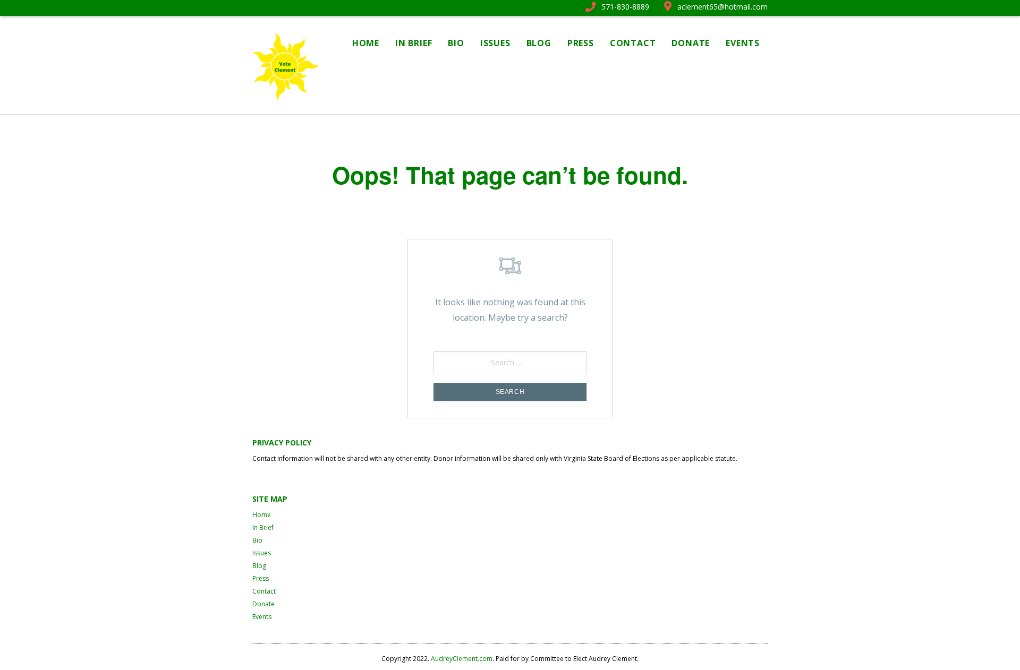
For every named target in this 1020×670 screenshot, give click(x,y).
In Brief (413, 43)
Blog (538, 43)
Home (365, 43)
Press (580, 43)
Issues (495, 43)
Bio (456, 43)
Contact (633, 43)
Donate (691, 43)
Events (743, 43)
